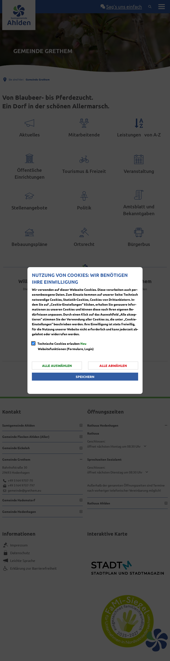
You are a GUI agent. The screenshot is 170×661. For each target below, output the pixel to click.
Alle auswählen (57, 365)
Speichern (85, 376)
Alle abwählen (113, 365)
